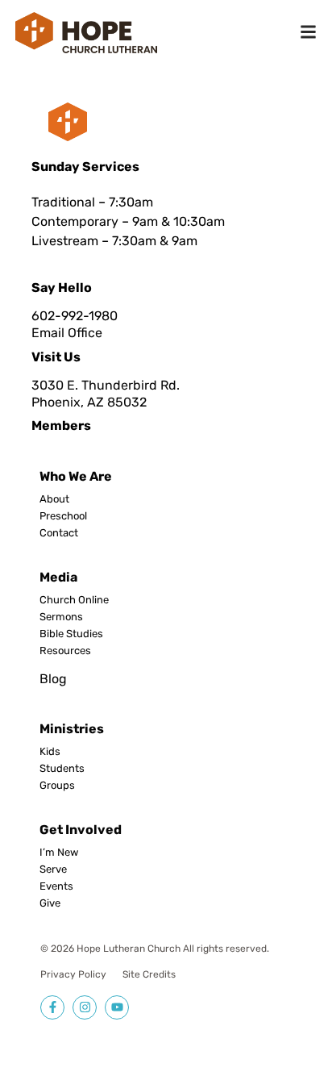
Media (58, 577)
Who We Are (75, 476)
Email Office (66, 332)
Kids (49, 751)
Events (56, 886)
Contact (58, 533)
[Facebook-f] (52, 1007)
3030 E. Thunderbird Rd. (105, 385)
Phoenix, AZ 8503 (85, 402)
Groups (57, 785)
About (54, 499)
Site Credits (149, 974)
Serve (53, 869)
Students (62, 768)
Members (61, 425)
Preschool (63, 516)
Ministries (71, 728)
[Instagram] (85, 1007)
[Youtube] (117, 1007)
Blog (53, 678)
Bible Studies (71, 634)
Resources (65, 651)
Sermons (61, 617)
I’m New (58, 852)
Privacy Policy (73, 974)
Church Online (74, 600)
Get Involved (80, 829)
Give (49, 903)
